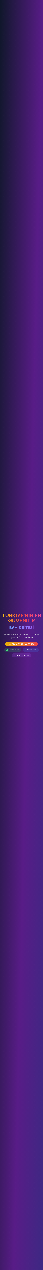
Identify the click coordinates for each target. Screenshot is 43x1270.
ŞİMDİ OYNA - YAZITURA (23, 644)
